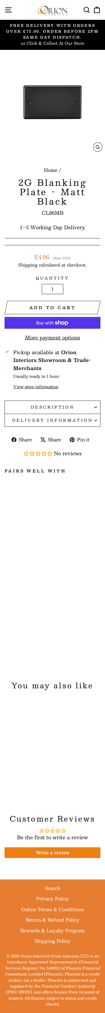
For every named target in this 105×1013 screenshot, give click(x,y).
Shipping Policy (52, 941)
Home (50, 170)
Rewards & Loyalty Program (52, 930)
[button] (39, 453)
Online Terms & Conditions (52, 909)
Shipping (27, 264)
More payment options (52, 337)
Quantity (52, 278)
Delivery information (52, 420)
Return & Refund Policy (52, 919)
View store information (35, 387)
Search (52, 888)
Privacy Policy (52, 898)
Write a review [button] (52, 852)
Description (53, 407)
